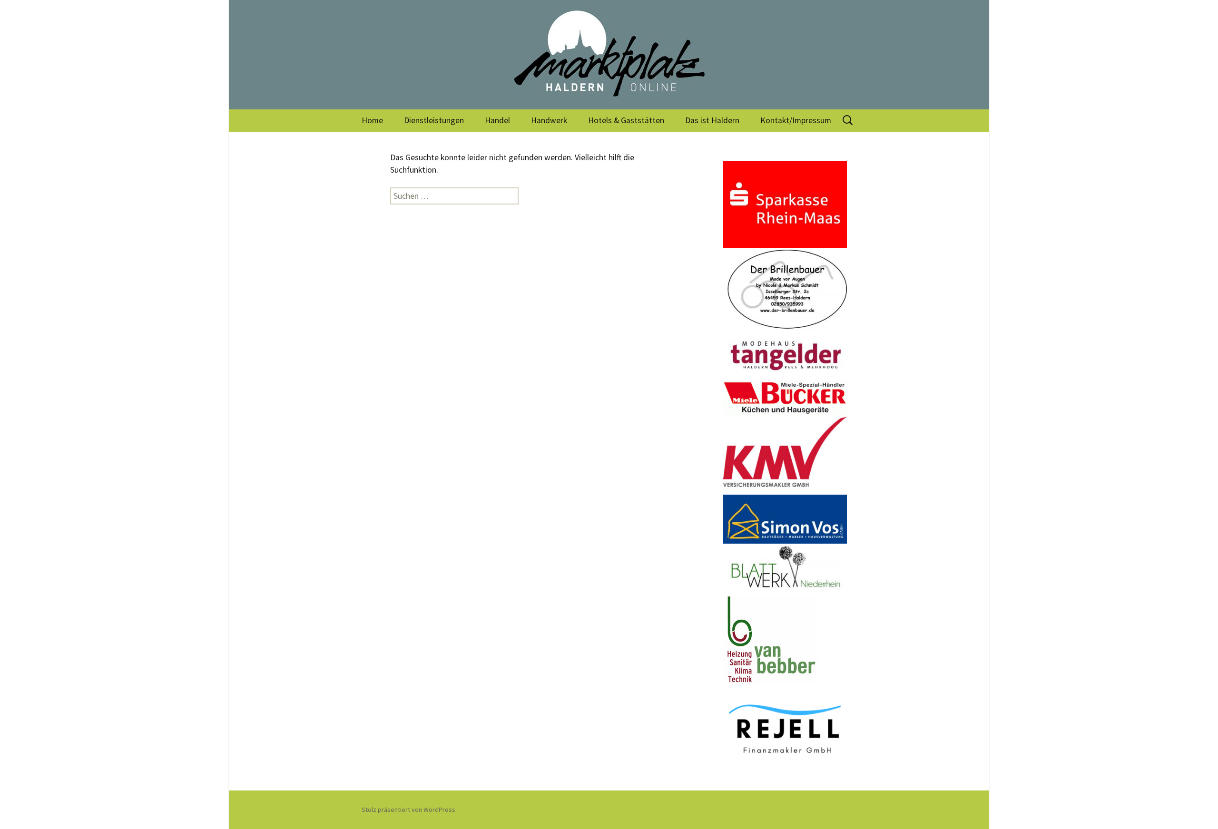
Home (372, 120)
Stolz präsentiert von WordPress (408, 809)
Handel (497, 120)
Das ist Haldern (712, 120)
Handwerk (549, 120)
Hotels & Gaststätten (626, 120)
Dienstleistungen (434, 120)
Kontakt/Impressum (795, 120)
